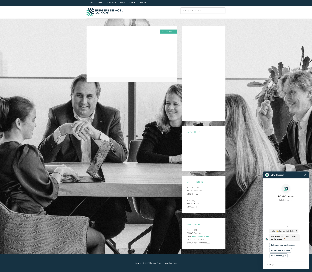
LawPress (173, 263)
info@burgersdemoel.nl (201, 236)
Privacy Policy (155, 263)
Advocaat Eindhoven (105, 12)
